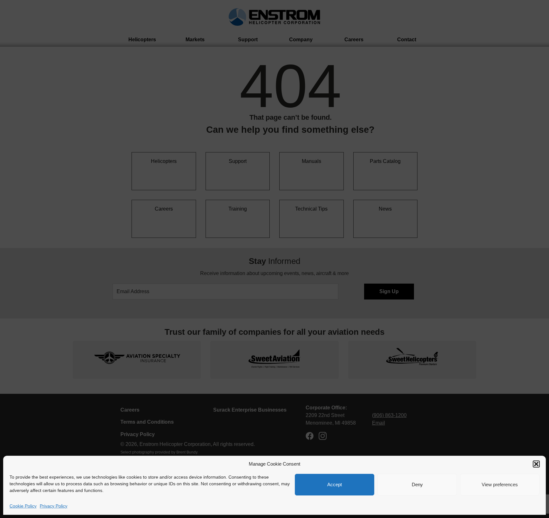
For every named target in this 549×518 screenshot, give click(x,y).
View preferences (500, 484)
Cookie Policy (23, 505)
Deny (417, 484)
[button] (536, 464)
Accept (334, 484)
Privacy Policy (53, 505)
